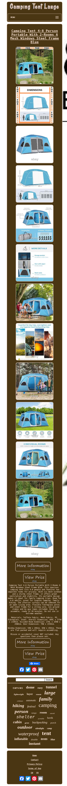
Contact (34, 760)
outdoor (24, 727)
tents (44, 739)
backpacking (39, 722)
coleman (20, 701)
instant (34, 743)
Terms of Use (34, 768)
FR (37, 773)
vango (34, 713)
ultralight (39, 728)
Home (34, 755)
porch (53, 723)
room (43, 712)
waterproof (28, 733)
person (21, 711)
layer (30, 694)
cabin (17, 722)
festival (31, 706)
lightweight (19, 694)
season (38, 694)
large (49, 692)
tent (46, 733)
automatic (31, 700)
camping (48, 705)
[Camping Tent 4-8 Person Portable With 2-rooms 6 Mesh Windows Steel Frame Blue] (34, 66)
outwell (52, 713)
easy (40, 687)
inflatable (21, 739)
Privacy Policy (34, 764)
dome (30, 687)
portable (41, 719)
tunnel (51, 687)
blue (53, 739)
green (27, 723)
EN (32, 773)
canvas (18, 687)
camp (49, 728)
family (45, 699)
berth (50, 717)
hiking (18, 705)
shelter (25, 717)
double (34, 739)
